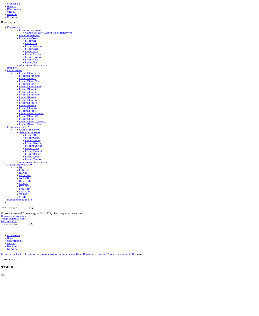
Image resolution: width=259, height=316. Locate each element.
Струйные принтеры (29, 129)
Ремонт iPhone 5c (28, 102)
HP (20, 167)
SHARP (23, 197)
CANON (23, 183)
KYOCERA (25, 186)
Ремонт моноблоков (29, 35)
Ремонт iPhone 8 (27, 78)
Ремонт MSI (31, 62)
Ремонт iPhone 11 (28, 119)
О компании (13, 3)
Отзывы (11, 11)
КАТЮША (25, 175)
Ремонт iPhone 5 (27, 105)
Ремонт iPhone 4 (27, 111)
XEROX (23, 194)
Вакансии (12, 14)
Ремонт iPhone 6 (27, 97)
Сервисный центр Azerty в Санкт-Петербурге (48, 32)
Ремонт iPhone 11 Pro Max (32, 121)
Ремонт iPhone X (27, 73)
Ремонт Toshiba (33, 57)
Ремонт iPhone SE (28, 92)
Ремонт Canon (32, 137)
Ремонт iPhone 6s (28, 89)
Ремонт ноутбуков (28, 38)
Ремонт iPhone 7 (27, 84)
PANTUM (24, 170)
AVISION (24, 178)
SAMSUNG (25, 191)
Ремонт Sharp (32, 156)
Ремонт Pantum (32, 140)
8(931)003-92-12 (9, 221)
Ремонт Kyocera (33, 143)
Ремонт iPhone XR (28, 116)
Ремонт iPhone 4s (28, 108)
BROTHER (25, 181)
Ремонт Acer (31, 49)
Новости (11, 6)
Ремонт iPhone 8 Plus (29, 76)
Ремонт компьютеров (30, 30)
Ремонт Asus (31, 51)
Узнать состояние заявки (13, 218)
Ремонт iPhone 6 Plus (29, 94)
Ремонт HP (30, 41)
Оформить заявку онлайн (14, 216)
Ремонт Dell (31, 43)
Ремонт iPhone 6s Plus (30, 86)
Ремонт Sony (31, 59)
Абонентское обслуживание (33, 65)
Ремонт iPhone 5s (28, 100)
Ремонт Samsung (33, 46)
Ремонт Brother (32, 154)
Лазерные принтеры (29, 132)
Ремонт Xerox (32, 148)
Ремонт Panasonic (34, 151)
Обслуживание (15, 9)
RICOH (23, 172)
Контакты (12, 17)
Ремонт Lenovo (33, 54)
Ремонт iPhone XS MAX (31, 113)
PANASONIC (26, 189)
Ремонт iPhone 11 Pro (30, 124)
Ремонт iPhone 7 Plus (29, 81)
